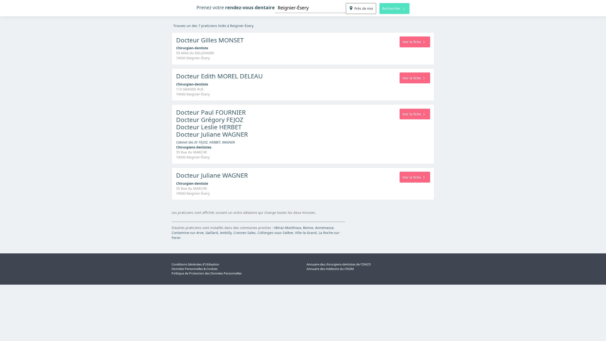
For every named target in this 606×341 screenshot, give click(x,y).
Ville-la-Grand (306, 232)
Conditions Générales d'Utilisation (195, 264)
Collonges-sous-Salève (275, 232)
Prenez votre (235, 7)
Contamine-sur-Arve (188, 232)
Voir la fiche (411, 42)
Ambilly (226, 232)
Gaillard (211, 232)
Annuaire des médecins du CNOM (330, 269)
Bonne (308, 227)
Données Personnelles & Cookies (195, 269)
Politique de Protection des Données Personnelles (207, 273)
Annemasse (324, 227)
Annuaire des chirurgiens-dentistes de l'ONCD (339, 264)
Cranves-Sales (244, 232)
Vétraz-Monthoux (287, 227)
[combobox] (310, 7)
